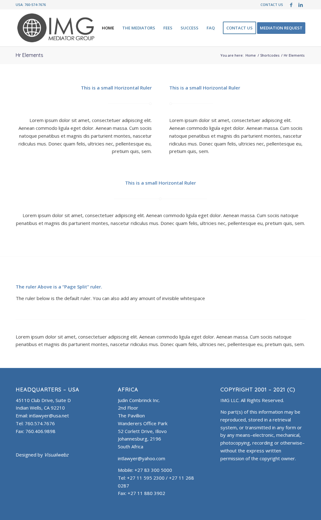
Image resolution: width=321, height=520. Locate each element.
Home (250, 55)
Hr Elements (29, 55)
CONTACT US (271, 4)
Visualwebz (56, 454)
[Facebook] (291, 4)
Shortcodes (269, 55)
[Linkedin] (300, 4)
